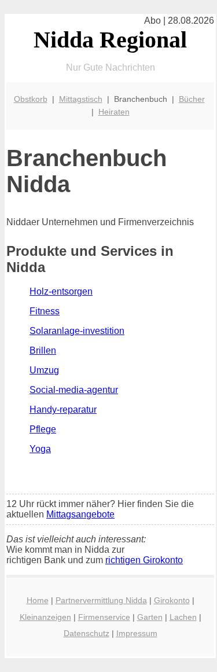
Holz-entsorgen (61, 291)
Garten (150, 617)
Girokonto (172, 600)
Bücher (192, 99)
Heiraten (114, 111)
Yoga (40, 449)
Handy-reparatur (63, 409)
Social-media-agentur (74, 390)
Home (38, 600)
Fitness (45, 311)
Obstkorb (30, 99)
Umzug (44, 370)
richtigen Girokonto (144, 560)
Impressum (136, 633)
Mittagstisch (80, 99)
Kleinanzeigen (45, 617)
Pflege (43, 429)
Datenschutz (86, 633)
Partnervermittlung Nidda (101, 600)
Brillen (43, 350)
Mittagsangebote (80, 514)
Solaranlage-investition (77, 331)
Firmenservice (104, 617)
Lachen (183, 617)
